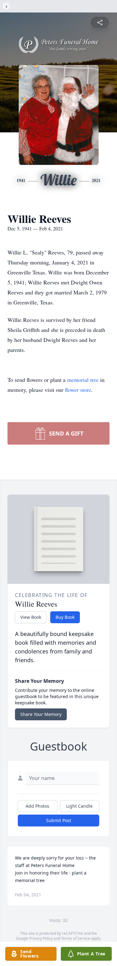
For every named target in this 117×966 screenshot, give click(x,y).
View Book (30, 617)
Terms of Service (75, 938)
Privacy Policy (41, 938)
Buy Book (65, 617)
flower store (78, 389)
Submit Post (58, 820)
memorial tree (83, 379)
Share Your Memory (40, 714)
